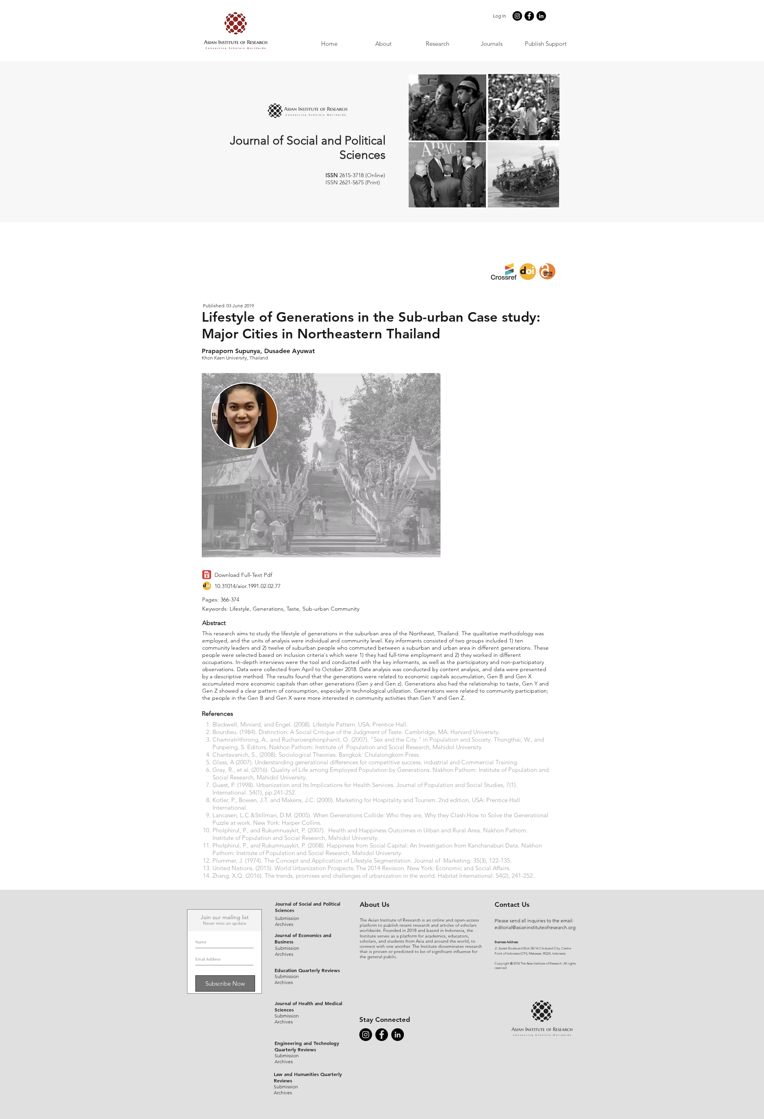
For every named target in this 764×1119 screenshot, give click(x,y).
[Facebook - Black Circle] (529, 16)
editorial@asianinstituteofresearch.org (535, 927)
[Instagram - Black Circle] (517, 16)
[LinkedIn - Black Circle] (541, 16)
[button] (491, 43)
